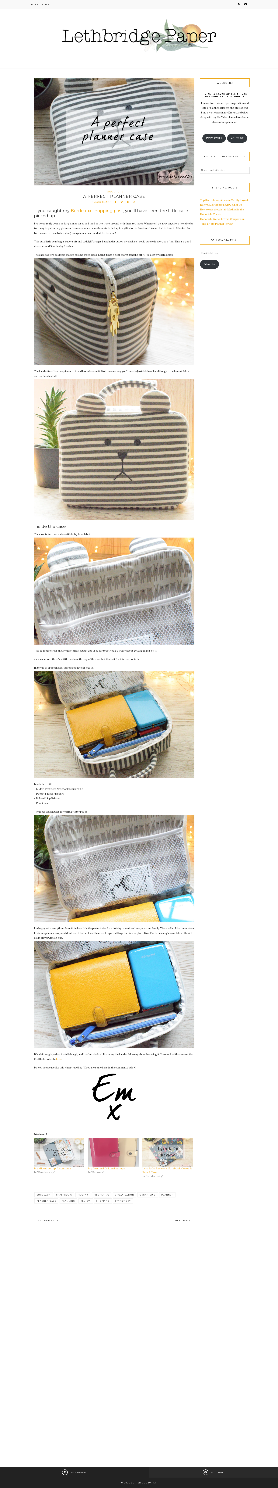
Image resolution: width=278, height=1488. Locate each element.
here (58, 1059)
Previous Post (49, 1220)
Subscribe (209, 264)
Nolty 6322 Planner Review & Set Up (221, 204)
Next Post (182, 1220)
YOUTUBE (237, 138)
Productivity (114, 192)
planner (167, 1195)
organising (148, 1195)
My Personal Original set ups (106, 1168)
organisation (124, 1195)
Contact (46, 4)
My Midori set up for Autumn (52, 1168)
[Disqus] (114, 1288)
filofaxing (101, 1195)
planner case (46, 1201)
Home (34, 4)
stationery (123, 1201)
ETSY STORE (214, 138)
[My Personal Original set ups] (113, 1152)
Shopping (103, 1201)
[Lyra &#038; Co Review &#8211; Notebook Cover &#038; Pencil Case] (167, 1152)
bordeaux (43, 1195)
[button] (114, 311)
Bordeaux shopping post (97, 210)
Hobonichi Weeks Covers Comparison (222, 219)
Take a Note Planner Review (216, 223)
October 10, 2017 (101, 202)
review (86, 1201)
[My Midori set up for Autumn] (59, 1152)
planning (68, 1201)
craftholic (64, 1195)
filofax (83, 1195)
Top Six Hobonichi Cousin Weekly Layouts (224, 200)
